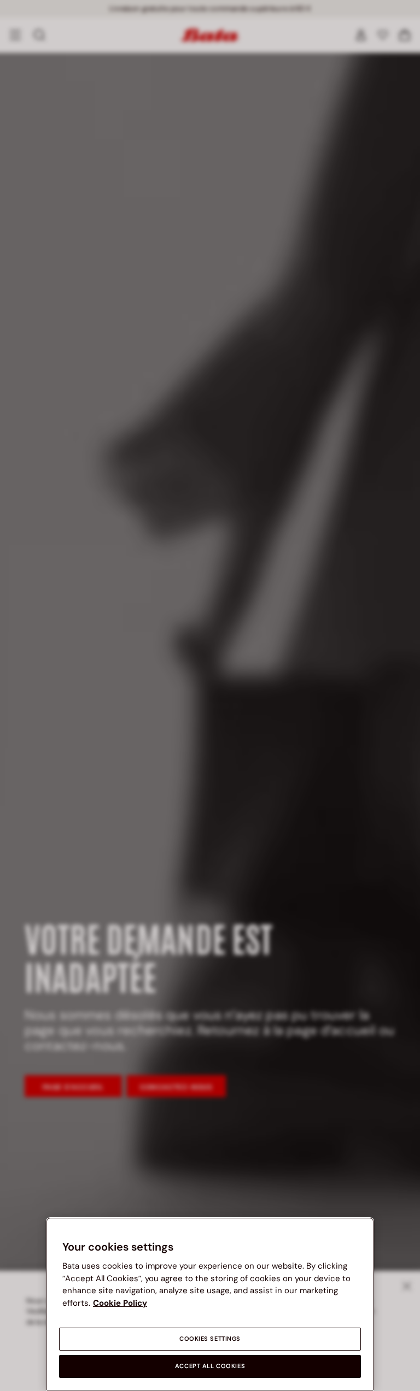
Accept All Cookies (210, 1366)
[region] (210, 1304)
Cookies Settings (210, 1339)
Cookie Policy (120, 1303)
